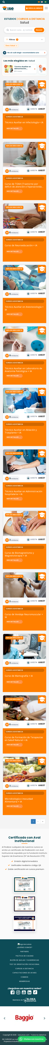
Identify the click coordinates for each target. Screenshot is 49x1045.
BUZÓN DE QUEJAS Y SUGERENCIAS (24, 960)
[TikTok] (35, 992)
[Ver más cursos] (42, 69)
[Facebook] (13, 992)
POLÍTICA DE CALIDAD (24, 956)
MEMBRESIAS (24, 981)
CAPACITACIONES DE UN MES (25, 973)
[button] (34, 8)
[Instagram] (18, 992)
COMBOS (24, 977)
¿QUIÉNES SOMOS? (24, 947)
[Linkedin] (30, 992)
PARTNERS (24, 951)
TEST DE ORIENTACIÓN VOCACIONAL (24, 964)
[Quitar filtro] (16, 45)
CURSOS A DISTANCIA (24, 969)
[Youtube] (24, 992)
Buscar (39, 30)
